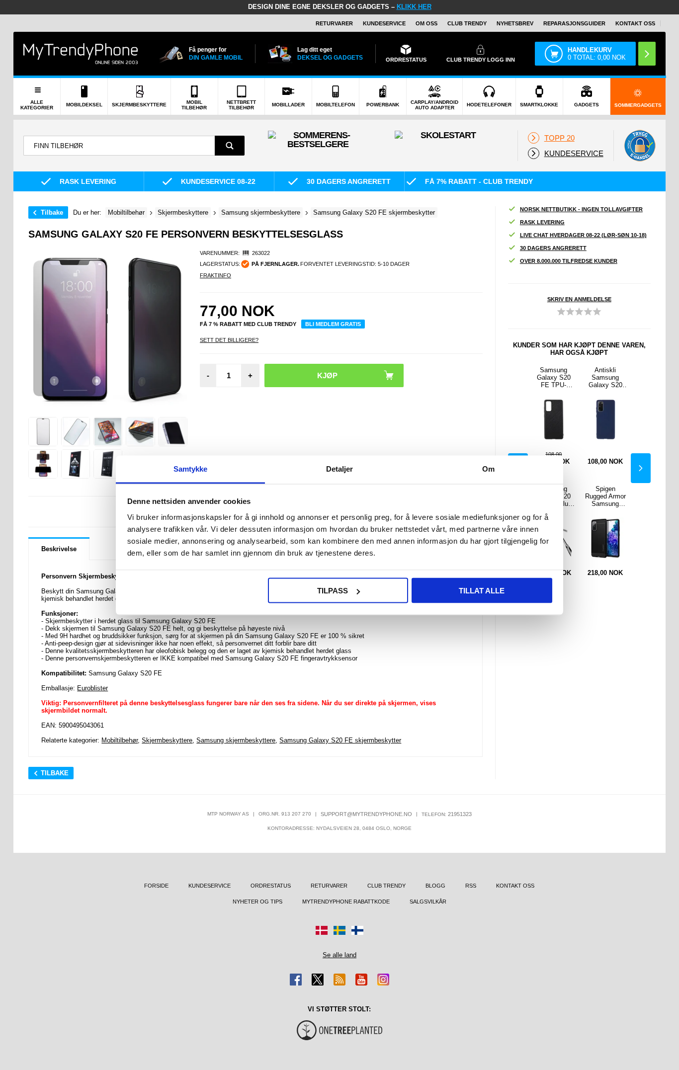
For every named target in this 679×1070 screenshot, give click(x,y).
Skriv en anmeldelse (579, 299)
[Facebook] (296, 980)
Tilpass (332, 590)
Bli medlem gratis (333, 324)
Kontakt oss (635, 23)
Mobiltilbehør (119, 740)
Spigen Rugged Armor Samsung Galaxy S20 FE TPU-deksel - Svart (605, 496)
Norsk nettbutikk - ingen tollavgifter (581, 209)
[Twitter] (318, 980)
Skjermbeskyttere (167, 740)
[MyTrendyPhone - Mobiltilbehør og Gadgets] (80, 53)
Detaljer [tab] (339, 468)
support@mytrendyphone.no (366, 814)
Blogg (435, 886)
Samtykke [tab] (190, 468)
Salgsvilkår (428, 902)
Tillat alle (482, 590)
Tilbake (52, 212)
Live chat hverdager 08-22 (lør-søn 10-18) (583, 235)
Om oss (426, 23)
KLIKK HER (414, 6)
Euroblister (92, 688)
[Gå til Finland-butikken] (357, 930)
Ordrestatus (271, 886)
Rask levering (542, 222)
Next (641, 468)
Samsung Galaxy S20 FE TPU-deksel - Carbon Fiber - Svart (553, 377)
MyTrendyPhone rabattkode (346, 902)
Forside (156, 886)
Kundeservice (384, 23)
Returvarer (334, 23)
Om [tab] (488, 468)
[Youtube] (361, 980)
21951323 (460, 814)
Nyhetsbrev (515, 23)
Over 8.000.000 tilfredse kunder (568, 261)
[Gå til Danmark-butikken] (322, 930)
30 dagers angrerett (553, 248)
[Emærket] (640, 146)
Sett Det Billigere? (229, 340)
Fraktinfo (215, 275)
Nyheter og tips (257, 902)
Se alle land (339, 955)
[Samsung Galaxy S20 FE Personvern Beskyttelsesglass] (43, 431)
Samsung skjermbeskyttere (235, 740)
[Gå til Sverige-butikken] (339, 930)
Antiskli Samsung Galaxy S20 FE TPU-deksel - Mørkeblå (605, 377)
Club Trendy (467, 23)
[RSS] (339, 980)
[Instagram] (383, 980)
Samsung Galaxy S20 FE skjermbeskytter (340, 740)
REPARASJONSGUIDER (574, 23)
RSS (470, 886)
